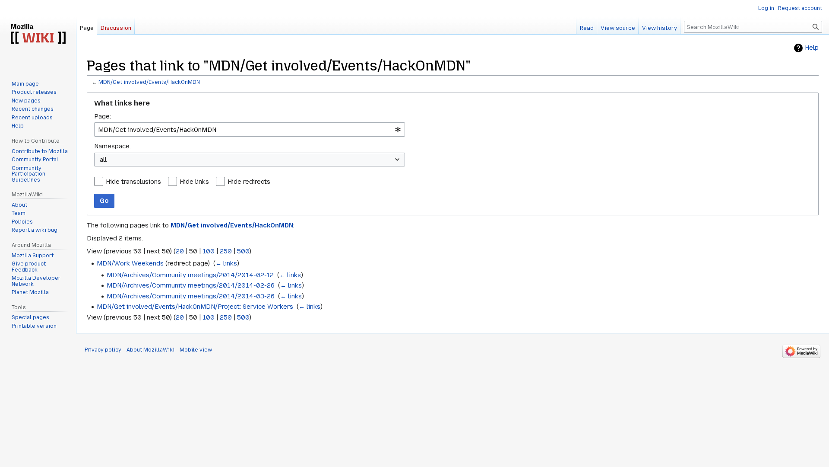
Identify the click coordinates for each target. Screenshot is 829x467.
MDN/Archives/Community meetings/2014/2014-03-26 (191, 296)
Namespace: (112, 146)
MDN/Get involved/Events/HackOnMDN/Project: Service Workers (195, 306)
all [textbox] (103, 159)
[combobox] (249, 129)
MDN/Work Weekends (130, 263)
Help (812, 47)
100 (209, 251)
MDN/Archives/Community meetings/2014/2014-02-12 (190, 275)
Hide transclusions (133, 182)
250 (226, 251)
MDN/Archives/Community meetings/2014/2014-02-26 (191, 285)
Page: (102, 116)
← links (226, 263)
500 (243, 251)
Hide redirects (249, 182)
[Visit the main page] (38, 34)
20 (180, 251)
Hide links (194, 182)
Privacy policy (103, 350)
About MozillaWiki (150, 350)
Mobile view (196, 350)
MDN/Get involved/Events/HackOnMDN (149, 82)
